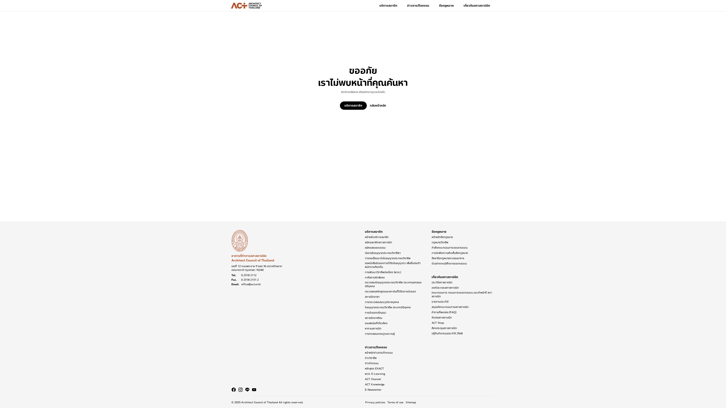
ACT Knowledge (375, 384)
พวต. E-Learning (375, 374)
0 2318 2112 (248, 275)
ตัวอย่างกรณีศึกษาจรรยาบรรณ (449, 263)
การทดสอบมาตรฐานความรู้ (380, 334)
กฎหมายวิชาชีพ (440, 242)
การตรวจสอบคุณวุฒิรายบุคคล (382, 302)
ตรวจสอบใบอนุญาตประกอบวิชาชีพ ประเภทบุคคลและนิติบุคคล (393, 284)
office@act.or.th (251, 284)
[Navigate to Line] (247, 389)
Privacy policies (375, 402)
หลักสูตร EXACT (374, 368)
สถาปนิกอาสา (372, 297)
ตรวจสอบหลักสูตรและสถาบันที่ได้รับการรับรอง (390, 291)
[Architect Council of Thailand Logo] (246, 5)
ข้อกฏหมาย (446, 5)
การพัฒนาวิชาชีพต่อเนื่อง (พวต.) (383, 272)
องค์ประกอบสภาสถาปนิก (445, 288)
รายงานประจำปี (440, 302)
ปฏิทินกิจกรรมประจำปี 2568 (447, 333)
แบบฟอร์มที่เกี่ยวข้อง (376, 323)
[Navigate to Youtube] (254, 389)
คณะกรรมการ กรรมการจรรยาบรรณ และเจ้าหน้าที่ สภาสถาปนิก (462, 294)
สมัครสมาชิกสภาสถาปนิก (378, 242)
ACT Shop (438, 323)
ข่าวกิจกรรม (372, 363)
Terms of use (395, 402)
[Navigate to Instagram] (240, 389)
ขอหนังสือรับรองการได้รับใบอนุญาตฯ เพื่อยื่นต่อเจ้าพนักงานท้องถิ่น (392, 265)
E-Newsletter (373, 390)
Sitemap (411, 402)
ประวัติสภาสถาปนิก (442, 282)
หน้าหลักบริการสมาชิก (377, 237)
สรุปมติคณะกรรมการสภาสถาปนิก (450, 307)
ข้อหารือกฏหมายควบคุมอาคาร (448, 258)
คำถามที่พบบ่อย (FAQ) (444, 312)
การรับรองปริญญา (375, 312)
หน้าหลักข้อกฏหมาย (442, 237)
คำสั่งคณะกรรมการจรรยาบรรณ (450, 248)
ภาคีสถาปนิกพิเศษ (375, 277)
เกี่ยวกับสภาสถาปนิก (477, 5)
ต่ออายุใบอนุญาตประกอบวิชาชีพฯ (383, 253)
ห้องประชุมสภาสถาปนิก (444, 328)
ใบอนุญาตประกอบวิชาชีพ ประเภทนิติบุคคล (388, 307)
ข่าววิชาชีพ (371, 358)
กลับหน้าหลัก (378, 105)
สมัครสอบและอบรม (375, 248)
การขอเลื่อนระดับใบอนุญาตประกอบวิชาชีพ (387, 258)
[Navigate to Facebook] (233, 389)
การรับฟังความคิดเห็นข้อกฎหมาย (450, 253)
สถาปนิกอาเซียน (373, 318)
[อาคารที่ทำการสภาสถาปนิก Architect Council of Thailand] (239, 241)
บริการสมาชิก (388, 5)
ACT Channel (373, 379)
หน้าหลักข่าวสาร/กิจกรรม (379, 353)
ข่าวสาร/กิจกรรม (418, 5)
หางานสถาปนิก (373, 328)
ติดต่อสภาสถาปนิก (442, 317)
